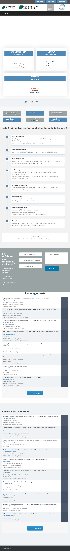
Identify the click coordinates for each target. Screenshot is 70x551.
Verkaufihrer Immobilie (51, 53)
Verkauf (51, 2)
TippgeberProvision (35, 78)
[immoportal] (62, 7)
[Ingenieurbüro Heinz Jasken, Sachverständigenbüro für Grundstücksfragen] (8, 7)
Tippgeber (62, 2)
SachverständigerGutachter (18, 53)
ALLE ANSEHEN (36, 393)
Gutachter (39, 2)
